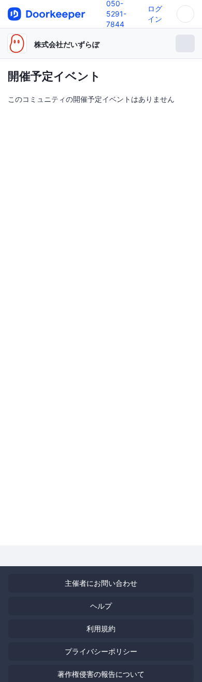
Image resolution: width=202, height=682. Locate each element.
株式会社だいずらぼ (66, 44)
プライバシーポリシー (101, 651)
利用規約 (101, 628)
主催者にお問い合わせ (101, 583)
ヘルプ (101, 605)
